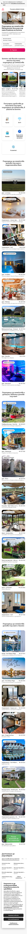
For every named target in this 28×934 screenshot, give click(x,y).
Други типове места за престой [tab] (10, 858)
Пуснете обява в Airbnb (17, 9)
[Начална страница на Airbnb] (3, 9)
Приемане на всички (13, 915)
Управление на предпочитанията (13, 923)
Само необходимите (13, 919)
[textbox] (7, 45)
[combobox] (13, 40)
